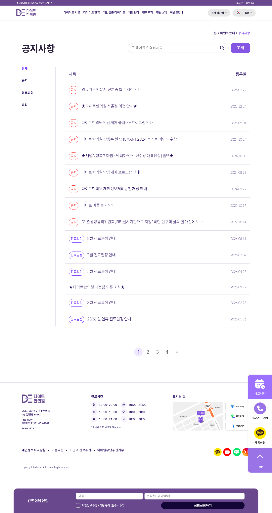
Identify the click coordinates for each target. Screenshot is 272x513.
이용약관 (58, 450)
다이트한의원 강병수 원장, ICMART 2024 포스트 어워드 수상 (124, 139)
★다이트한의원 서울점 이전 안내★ (104, 106)
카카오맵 (238, 406)
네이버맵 (238, 416)
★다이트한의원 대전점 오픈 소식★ (97, 287)
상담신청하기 (203, 505)
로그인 (239, 2)
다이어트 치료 (71, 12)
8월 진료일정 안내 (93, 238)
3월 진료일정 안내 (93, 302)
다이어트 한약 (91, 12)
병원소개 (161, 12)
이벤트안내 (177, 12)
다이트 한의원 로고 (27, 12)
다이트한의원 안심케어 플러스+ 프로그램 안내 (112, 122)
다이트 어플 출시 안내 (93, 205)
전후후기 (147, 12)
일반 (25, 104)
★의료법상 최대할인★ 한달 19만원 (33, 2)
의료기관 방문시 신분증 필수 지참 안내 (106, 89)
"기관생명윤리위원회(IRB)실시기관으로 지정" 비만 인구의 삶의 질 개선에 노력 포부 (137, 221)
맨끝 (176, 352)
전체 (25, 69)
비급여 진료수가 (80, 450)
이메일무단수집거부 (110, 450)
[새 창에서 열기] (218, 452)
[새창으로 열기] (197, 416)
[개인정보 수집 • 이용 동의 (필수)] (78, 505)
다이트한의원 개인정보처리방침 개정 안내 (109, 188)
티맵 (238, 426)
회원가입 (250, 2)
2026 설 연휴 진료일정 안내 (101, 319)
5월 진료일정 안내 (93, 271)
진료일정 (28, 92)
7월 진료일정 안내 (93, 255)
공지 (25, 80)
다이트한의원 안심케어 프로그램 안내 (105, 172)
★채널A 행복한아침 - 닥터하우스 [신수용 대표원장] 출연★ (122, 155)
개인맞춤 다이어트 (114, 12)
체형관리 (133, 12)
